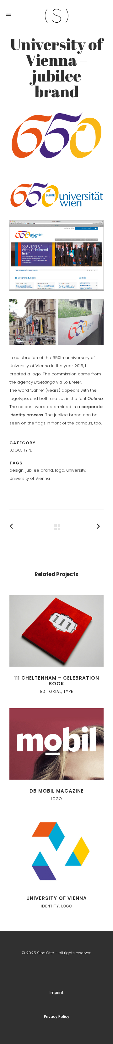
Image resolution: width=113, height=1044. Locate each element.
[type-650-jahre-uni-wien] (56, 216)
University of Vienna (56, 898)
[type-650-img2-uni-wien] (56, 349)
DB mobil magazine (57, 791)
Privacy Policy (56, 1016)
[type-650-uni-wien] (56, 174)
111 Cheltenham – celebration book (56, 681)
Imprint (57, 992)
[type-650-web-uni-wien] (56, 295)
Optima (95, 398)
